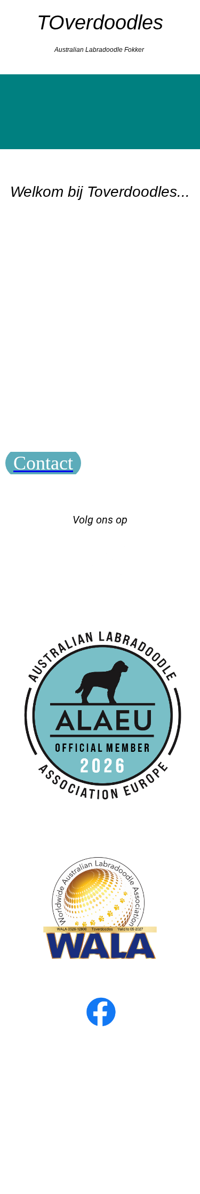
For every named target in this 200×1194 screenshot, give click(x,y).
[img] (100, 111)
